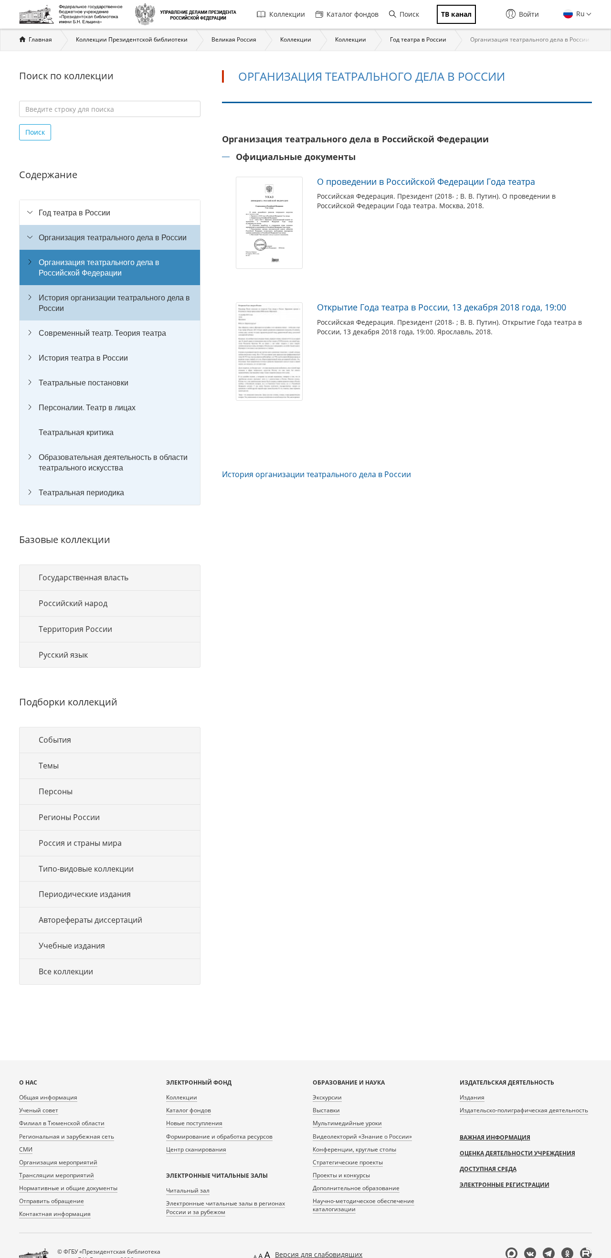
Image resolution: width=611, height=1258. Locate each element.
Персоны (56, 791)
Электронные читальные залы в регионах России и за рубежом (225, 1207)
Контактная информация (55, 1214)
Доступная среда (488, 1169)
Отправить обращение (51, 1201)
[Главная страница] (73, 14)
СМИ (25, 1149)
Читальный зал (188, 1190)
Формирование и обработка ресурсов (219, 1136)
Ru (579, 13)
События (55, 740)
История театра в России (83, 357)
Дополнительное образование (356, 1188)
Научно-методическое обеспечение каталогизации (363, 1205)
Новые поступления (194, 1123)
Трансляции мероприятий (56, 1175)
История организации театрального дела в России (114, 302)
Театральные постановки (83, 382)
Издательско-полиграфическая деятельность (524, 1110)
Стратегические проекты (348, 1162)
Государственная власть (83, 577)
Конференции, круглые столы (354, 1149)
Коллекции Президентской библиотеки (132, 39)
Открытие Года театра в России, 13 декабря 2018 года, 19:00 (441, 307)
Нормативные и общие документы (68, 1188)
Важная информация (495, 1137)
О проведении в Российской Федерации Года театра (426, 181)
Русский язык (63, 655)
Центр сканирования (196, 1149)
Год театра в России (418, 39)
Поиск (409, 14)
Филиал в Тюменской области (62, 1123)
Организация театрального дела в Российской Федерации (99, 267)
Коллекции (287, 14)
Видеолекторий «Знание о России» (362, 1136)
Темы (49, 765)
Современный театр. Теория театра (102, 333)
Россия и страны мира (80, 843)
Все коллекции (66, 971)
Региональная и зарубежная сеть (66, 1136)
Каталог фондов (353, 14)
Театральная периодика (81, 492)
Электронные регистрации (504, 1185)
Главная (40, 39)
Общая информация (48, 1097)
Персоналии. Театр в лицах (87, 407)
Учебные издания (72, 945)
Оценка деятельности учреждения (517, 1153)
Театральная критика (76, 432)
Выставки (326, 1110)
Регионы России (69, 817)
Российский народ (73, 603)
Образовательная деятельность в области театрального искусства (113, 462)
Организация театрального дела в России (113, 237)
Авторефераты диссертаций (90, 920)
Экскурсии (327, 1097)
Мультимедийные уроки (347, 1123)
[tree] (109, 352)
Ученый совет (38, 1110)
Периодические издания (85, 894)
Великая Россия (233, 39)
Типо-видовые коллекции (86, 869)
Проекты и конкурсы (341, 1175)
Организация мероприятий (58, 1162)
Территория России (75, 629)
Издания (472, 1097)
